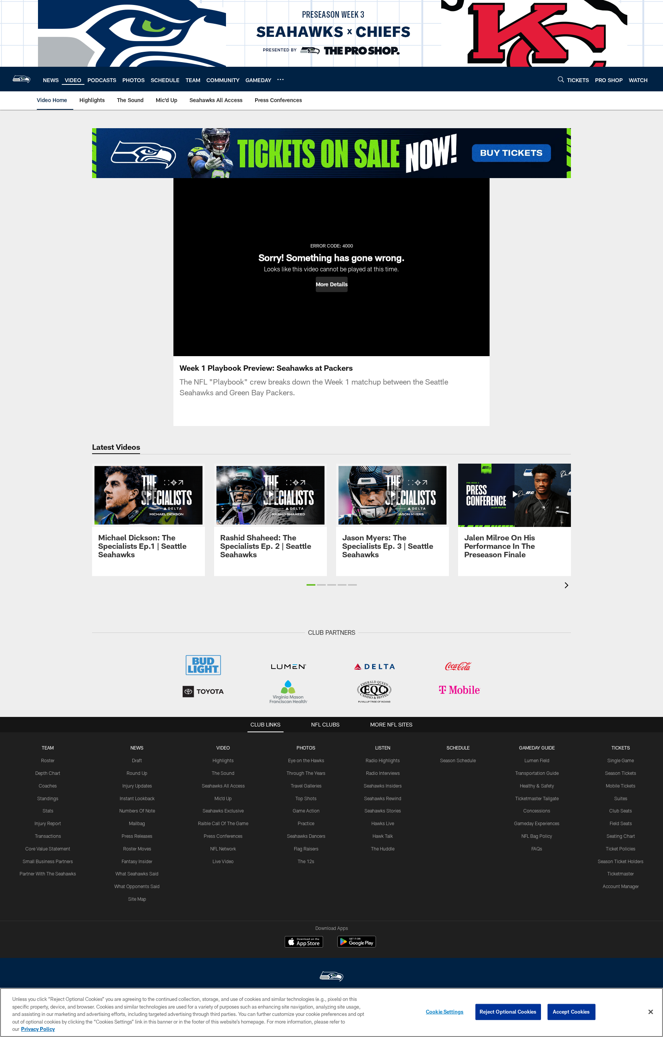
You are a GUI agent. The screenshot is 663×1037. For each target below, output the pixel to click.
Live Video (223, 861)
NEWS (136, 747)
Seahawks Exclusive (223, 810)
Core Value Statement (47, 848)
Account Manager (621, 886)
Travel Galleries (306, 785)
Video (223, 747)
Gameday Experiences (536, 823)
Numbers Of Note (137, 810)
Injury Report (48, 823)
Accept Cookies (571, 1012)
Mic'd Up (223, 798)
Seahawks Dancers (306, 836)
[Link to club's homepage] (21, 79)
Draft (137, 760)
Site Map (137, 899)
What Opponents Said (137, 886)
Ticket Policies (620, 848)
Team (48, 747)
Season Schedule (458, 760)
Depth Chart (47, 773)
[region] (331, 1012)
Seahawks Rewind (382, 798)
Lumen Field (536, 760)
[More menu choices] (280, 79)
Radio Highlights (383, 760)
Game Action (306, 810)
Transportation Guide (537, 773)
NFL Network (223, 848)
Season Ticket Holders (620, 861)
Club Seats (620, 810)
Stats (48, 810)
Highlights (223, 760)
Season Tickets (620, 773)
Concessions (536, 810)
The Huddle (382, 848)
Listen (382, 747)
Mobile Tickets (620, 785)
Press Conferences (223, 836)
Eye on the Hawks (306, 760)
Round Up (137, 773)
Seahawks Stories (382, 810)
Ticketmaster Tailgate (537, 798)
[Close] (650, 1012)
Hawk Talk (383, 836)
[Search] (561, 79)
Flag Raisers (306, 848)
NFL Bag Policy (536, 836)
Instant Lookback (137, 798)
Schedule (458, 747)
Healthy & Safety (537, 785)
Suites (620, 798)
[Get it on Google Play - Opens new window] (356, 945)
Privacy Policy (38, 1029)
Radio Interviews (383, 773)
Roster (47, 760)
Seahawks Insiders (383, 785)
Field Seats (621, 823)
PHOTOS (306, 747)
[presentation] (568, 586)
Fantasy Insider (137, 861)
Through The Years (306, 773)
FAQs (536, 848)
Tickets (621, 747)
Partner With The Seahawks (48, 873)
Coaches (48, 785)
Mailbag (137, 823)
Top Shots (306, 798)
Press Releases (137, 836)
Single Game (620, 760)
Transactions (48, 836)
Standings (47, 798)
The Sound (223, 773)
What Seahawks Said (136, 873)
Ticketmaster (620, 873)
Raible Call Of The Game (223, 823)
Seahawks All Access (223, 785)
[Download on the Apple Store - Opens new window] (304, 942)
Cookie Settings (444, 1012)
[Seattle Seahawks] (331, 977)
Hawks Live (382, 823)
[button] (332, 284)
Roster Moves (137, 848)
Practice (306, 823)
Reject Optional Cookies (508, 1012)
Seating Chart (621, 836)
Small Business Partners (48, 861)
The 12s (306, 861)
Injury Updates (137, 785)
